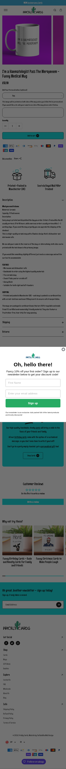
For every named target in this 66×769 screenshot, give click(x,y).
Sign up (33, 403)
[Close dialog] (63, 349)
